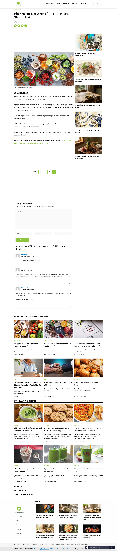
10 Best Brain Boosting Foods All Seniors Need (57, 345)
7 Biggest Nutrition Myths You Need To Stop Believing (26, 345)
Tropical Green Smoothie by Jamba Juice (88, 470)
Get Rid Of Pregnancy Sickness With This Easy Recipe (56, 429)
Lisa (75, 441)
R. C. (15, 354)
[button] (15, 25)
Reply (70, 264)
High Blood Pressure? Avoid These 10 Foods (58, 384)
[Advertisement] (44, 40)
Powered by (41, 549)
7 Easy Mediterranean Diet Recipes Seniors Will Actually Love (92, 517)
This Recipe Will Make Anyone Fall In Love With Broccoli (28, 429)
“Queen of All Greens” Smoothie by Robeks (57, 470)
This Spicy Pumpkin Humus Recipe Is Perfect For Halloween (88, 429)
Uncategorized (48, 340)
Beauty (75, 4)
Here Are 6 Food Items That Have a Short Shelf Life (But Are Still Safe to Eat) (68, 537)
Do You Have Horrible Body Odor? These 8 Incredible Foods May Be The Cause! (28, 385)
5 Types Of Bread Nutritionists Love (86, 384)
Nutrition (50, 4)
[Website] (63, 233)
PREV (35, 172)
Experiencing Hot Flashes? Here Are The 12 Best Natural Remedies (88, 345)
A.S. (15, 441)
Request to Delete (80, 549)
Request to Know (68, 549)
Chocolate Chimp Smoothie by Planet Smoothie (26, 470)
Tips (58, 4)
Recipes (66, 4)
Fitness (84, 4)
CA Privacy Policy (55, 549)
